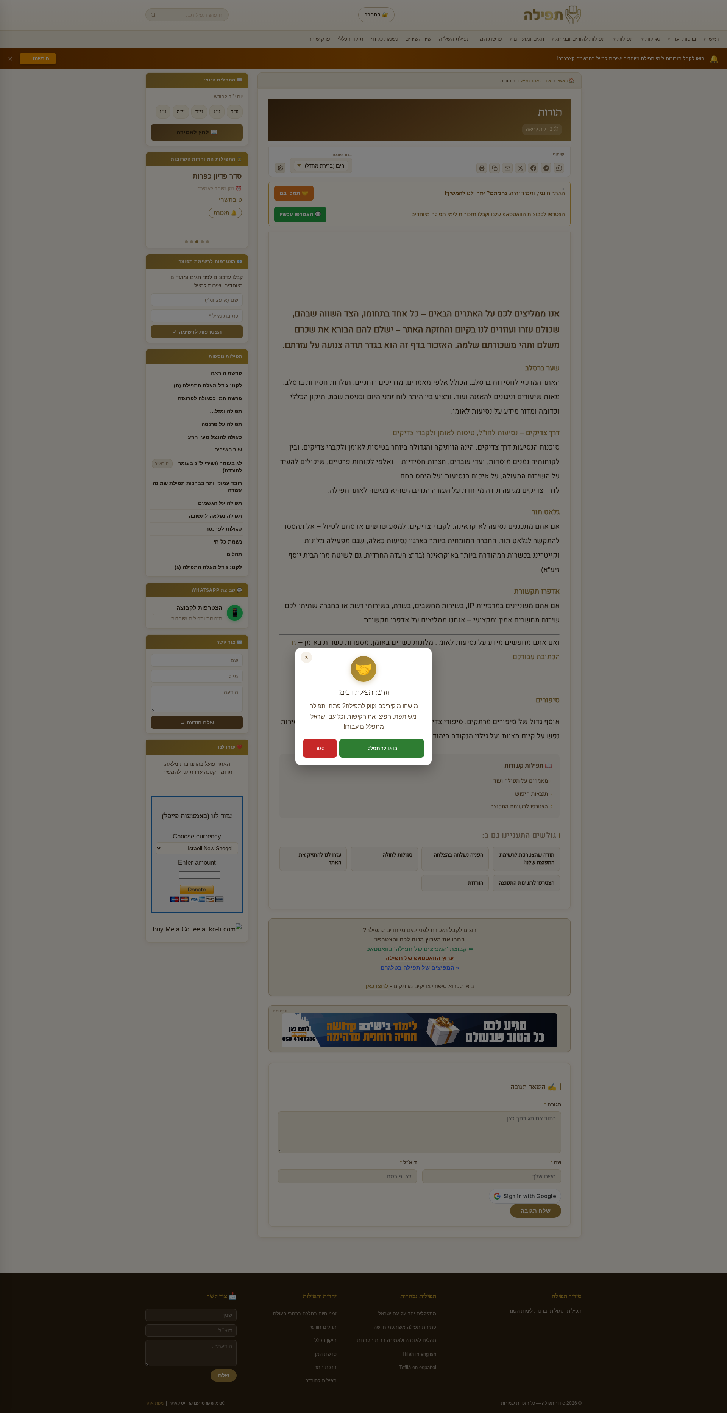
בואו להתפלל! (381, 748)
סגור (320, 748)
